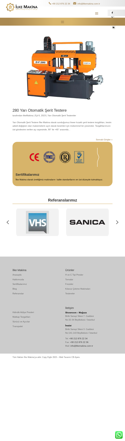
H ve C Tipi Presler (74, 275)
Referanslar (18, 293)
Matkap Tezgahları (21, 317)
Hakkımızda (18, 279)
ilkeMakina (28, 115)
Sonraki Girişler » (104, 139)
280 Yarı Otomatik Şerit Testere (39, 110)
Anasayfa (16, 275)
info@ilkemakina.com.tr (88, 3)
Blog (14, 289)
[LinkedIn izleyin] (113, 27)
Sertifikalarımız (19, 284)
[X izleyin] (112, 18)
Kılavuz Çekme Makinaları (77, 289)
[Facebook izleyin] (112, 13)
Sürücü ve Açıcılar (21, 321)
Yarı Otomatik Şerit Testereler (62, 115)
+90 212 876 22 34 (61, 3)
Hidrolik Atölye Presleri (23, 312)
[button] (7, 222)
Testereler (70, 293)
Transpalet (17, 326)
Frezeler (69, 284)
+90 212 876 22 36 (79, 342)
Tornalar (69, 279)
